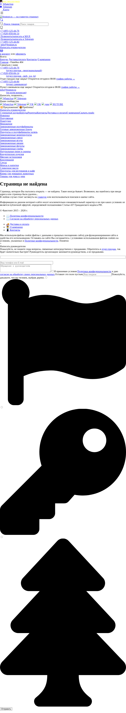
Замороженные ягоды (11, 140)
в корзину (5, 54)
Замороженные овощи (11, 143)
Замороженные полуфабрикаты (16, 126)
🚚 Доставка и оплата (17, 224)
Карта (5, 9)
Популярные (6, 118)
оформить (21, 54)
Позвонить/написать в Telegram (17, 39)
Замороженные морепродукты (16, 135)
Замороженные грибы (11, 148)
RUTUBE (57, 104)
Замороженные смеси (11, 137)
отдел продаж (109, 249)
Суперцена (6, 112)
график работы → (65, 78)
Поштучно (5, 121)
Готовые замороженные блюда (16, 129)
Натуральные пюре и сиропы (15, 151)
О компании (43, 59)
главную (42, 197)
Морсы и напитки (9, 165)
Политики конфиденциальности (94, 271)
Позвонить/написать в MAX (15, 36)
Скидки (16, 112)
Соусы (3, 162)
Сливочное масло (9, 168)
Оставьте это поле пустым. (69, 274)
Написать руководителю (13, 47)
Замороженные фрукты (12, 146)
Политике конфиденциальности (41, 240)
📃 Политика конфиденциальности (24, 216)
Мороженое (6, 123)
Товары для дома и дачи (12, 176)
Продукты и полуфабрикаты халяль (18, 132)
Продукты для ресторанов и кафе (17, 171)
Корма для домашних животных (17, 173)
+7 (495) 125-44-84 (9, 42)
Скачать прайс (86, 112)
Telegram (7, 7)
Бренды (4, 59)
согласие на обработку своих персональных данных (27, 274)
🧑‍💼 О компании (14, 227)
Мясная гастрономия (11, 157)
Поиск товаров (12, 24)
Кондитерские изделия (12, 154)
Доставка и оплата (56, 112)
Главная (4, 62)
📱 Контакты (13, 230)
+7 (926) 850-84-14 (9, 33)
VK (31, 104)
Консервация (7, 159)
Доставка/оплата (17, 59)
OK (39, 104)
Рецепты (32, 112)
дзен (46, 104)
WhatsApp (7, 4)
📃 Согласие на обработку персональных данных (32, 218)
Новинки (5, 115)
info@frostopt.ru (9, 44)
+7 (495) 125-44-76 (9, 31)
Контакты (32, 59)
